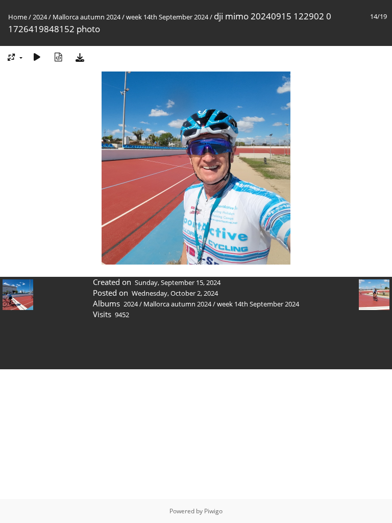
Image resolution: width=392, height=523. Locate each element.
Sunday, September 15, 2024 (177, 282)
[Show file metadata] (58, 57)
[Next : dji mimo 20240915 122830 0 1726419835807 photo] (363, 304)
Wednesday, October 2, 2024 (175, 293)
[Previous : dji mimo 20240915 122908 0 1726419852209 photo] (28, 304)
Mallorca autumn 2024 (86, 16)
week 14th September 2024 (167, 16)
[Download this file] (79, 57)
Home (17, 16)
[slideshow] (36, 57)
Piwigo (213, 511)
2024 (40, 16)
